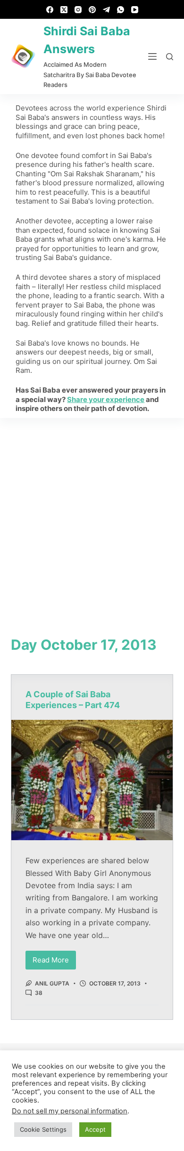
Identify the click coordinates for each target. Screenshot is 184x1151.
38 (38, 992)
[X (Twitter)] (63, 9)
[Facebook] (49, 9)
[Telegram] (106, 9)
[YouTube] (134, 9)
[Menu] (152, 56)
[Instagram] (78, 9)
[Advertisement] (92, 514)
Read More (54, 957)
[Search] (169, 56)
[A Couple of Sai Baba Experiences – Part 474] (91, 780)
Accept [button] (95, 1129)
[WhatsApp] (120, 9)
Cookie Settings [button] (43, 1129)
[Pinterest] (92, 9)
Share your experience (105, 399)
